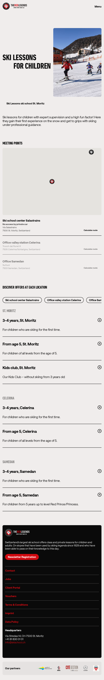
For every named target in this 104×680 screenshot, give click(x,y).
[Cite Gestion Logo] (72, 668)
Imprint (9, 613)
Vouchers (10, 596)
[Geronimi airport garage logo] (85, 668)
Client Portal (12, 587)
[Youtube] (20, 650)
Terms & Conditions (16, 604)
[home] (15, 6)
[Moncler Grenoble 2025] (59, 668)
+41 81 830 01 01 (14, 639)
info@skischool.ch (15, 642)
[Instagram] (9, 650)
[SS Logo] (96, 668)
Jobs (8, 579)
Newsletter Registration (22, 556)
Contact (10, 570)
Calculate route (91, 230)
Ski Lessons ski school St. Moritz (25, 103)
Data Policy (12, 621)
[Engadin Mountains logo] (44, 668)
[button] (52, 181)
